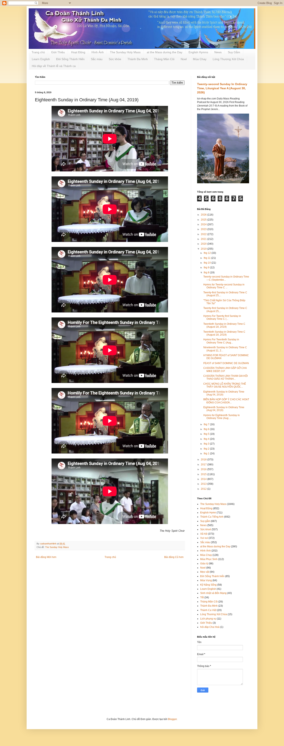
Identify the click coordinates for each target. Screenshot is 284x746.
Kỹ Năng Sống (208, 584)
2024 (204, 224)
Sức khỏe (115, 59)
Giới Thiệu (58, 52)
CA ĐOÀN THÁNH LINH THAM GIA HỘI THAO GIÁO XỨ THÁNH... (225, 377)
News (218, 52)
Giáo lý (204, 563)
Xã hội (203, 533)
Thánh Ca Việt (208, 610)
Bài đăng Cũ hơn (174, 557)
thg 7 (207, 424)
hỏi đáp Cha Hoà (210, 627)
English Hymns (198, 52)
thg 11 (207, 258)
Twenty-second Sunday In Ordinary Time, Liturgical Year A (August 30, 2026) (222, 88)
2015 (204, 474)
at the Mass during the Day (164, 52)
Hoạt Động (78, 52)
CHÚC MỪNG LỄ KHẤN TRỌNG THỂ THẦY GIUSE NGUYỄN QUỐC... (224, 385)
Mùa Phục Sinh (208, 559)
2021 (204, 239)
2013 (204, 483)
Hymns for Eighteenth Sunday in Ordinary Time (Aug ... (221, 417)
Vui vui (204, 538)
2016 (204, 469)
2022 (204, 234)
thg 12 (207, 253)
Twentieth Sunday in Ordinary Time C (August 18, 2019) (224, 325)
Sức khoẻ (205, 529)
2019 (204, 248)
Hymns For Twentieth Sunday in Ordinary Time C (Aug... (221, 341)
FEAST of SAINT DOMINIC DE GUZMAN (226, 363)
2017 (204, 464)
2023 (204, 229)
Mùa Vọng (206, 580)
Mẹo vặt (204, 571)
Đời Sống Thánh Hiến (70, 59)
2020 (204, 243)
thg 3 (207, 443)
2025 (204, 219)
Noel (184, 59)
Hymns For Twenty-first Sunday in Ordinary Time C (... (222, 317)
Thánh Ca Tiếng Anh (211, 516)
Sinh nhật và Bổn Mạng (213, 593)
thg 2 (207, 448)
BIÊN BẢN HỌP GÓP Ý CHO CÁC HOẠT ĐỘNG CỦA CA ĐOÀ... (226, 401)
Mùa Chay (199, 59)
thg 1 (207, 453)
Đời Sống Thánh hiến (212, 576)
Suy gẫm (205, 521)
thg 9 (207, 267)
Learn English (41, 59)
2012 (204, 488)
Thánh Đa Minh (137, 59)
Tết (202, 597)
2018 (204, 459)
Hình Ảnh (97, 52)
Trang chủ (38, 52)
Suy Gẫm (234, 52)
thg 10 (207, 262)
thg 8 (207, 272)
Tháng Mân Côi (164, 59)
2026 (204, 214)
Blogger (172, 719)
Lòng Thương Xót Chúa (228, 59)
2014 (204, 479)
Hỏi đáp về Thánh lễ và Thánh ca (54, 66)
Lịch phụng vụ (208, 618)
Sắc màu (96, 59)
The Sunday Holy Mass (125, 52)
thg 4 (207, 438)
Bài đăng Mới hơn (46, 557)
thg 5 (207, 433)
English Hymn (208, 512)
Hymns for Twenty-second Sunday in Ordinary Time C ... (223, 286)
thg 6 (207, 429)
